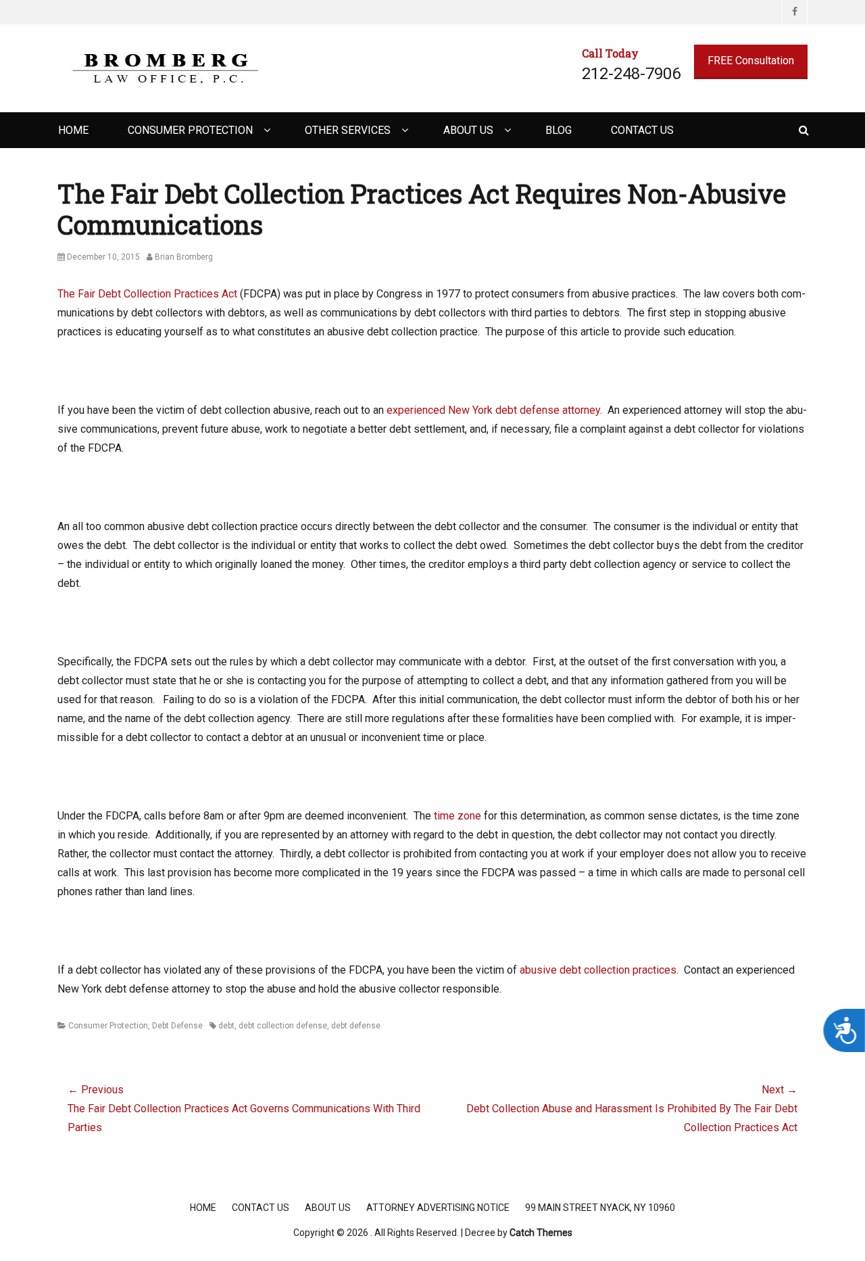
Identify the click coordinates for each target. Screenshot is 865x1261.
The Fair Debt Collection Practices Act (147, 293)
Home (73, 130)
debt (226, 1025)
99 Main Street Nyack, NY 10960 (600, 1207)
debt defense (355, 1025)
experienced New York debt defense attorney (493, 410)
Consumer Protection (190, 130)
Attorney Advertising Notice (438, 1207)
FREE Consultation (751, 60)
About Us (468, 130)
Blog (558, 130)
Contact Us (642, 130)
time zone (457, 815)
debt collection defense (283, 1025)
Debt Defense (177, 1025)
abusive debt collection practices (598, 969)
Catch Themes (541, 1232)
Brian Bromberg (184, 257)
